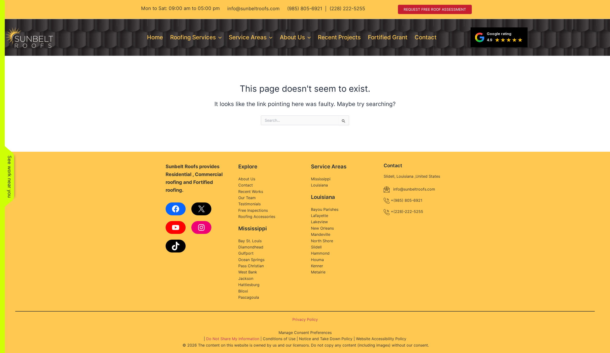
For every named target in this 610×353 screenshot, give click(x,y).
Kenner (317, 265)
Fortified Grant (387, 37)
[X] (201, 208)
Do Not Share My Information (232, 338)
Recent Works (250, 191)
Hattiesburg (248, 284)
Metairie (318, 272)
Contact (426, 37)
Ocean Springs (251, 259)
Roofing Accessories (256, 216)
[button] (219, 37)
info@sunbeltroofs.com (253, 8)
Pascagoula (248, 297)
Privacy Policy (305, 319)
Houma (317, 259)
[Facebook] (176, 208)
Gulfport (246, 253)
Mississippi (320, 178)
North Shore (322, 240)
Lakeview (319, 221)
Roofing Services (193, 37)
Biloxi (243, 291)
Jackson (245, 278)
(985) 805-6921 (304, 8)
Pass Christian (251, 265)
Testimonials (249, 204)
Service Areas (248, 37)
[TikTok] (176, 246)
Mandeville (320, 234)
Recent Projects (339, 37)
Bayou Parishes (324, 209)
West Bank (247, 272)
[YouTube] (176, 227)
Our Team (247, 197)
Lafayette (319, 215)
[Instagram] (201, 227)
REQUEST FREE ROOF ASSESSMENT (435, 9)
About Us (292, 37)
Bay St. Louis (250, 240)
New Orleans (322, 228)
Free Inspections (253, 210)
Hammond (320, 253)
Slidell (316, 247)
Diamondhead (250, 247)
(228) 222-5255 (347, 8)
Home (155, 37)
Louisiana (319, 185)
